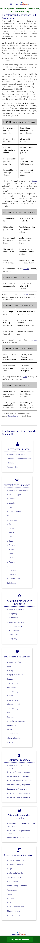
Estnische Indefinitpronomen (18, 793)
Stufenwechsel (12, 467)
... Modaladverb (13, 630)
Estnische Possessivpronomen (19, 797)
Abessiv (26, 268)
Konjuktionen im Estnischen (18, 837)
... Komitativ (11, 566)
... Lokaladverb (12, 634)
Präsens (10, 679)
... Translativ (11, 570)
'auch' (9, 869)
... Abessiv (11, 562)
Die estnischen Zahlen (15, 860)
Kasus (9, 515)
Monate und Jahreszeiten (17, 885)
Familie (10, 902)
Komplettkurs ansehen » (20, 939)
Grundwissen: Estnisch (16, 454)
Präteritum (11, 687)
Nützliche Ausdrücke (15, 864)
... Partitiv (10, 528)
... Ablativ (10, 549)
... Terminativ (12, 574)
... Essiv (10, 557)
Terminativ (33, 340)
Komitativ (24, 294)
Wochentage (12, 890)
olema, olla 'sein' (13, 738)
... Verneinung (12, 683)
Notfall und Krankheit (15, 906)
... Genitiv (10, 524)
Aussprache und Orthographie (19, 458)
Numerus (11, 498)
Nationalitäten (12, 881)
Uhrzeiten (11, 898)
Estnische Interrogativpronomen (20, 784)
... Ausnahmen (12, 617)
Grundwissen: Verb (14, 662)
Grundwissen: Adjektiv (15, 609)
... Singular (11, 503)
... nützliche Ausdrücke (16, 721)
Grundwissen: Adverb (15, 622)
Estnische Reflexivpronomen (18, 776)
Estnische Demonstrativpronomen (20, 780)
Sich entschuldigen (14, 877)
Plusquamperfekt (14, 704)
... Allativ (10, 553)
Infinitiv (10, 666)
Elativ (25, 376)
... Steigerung (12, 613)
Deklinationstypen (14, 494)
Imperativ (11, 717)
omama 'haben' (13, 729)
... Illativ (10, 541)
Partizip (10, 670)
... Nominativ (12, 520)
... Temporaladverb (14, 626)
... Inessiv (10, 532)
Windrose (11, 894)
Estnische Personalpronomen (18, 772)
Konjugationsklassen (15, 674)
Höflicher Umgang (14, 915)
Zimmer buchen (13, 911)
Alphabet (10, 462)
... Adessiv (11, 545)
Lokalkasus (11, 583)
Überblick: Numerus (15, 511)
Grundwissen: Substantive (17, 490)
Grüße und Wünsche (15, 873)
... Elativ (10, 536)
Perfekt (10, 695)
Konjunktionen (13, 416)
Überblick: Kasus (13, 578)
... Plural (10, 507)
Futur (9, 712)
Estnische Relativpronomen (18, 789)
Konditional (11, 725)
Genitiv (34, 181)
